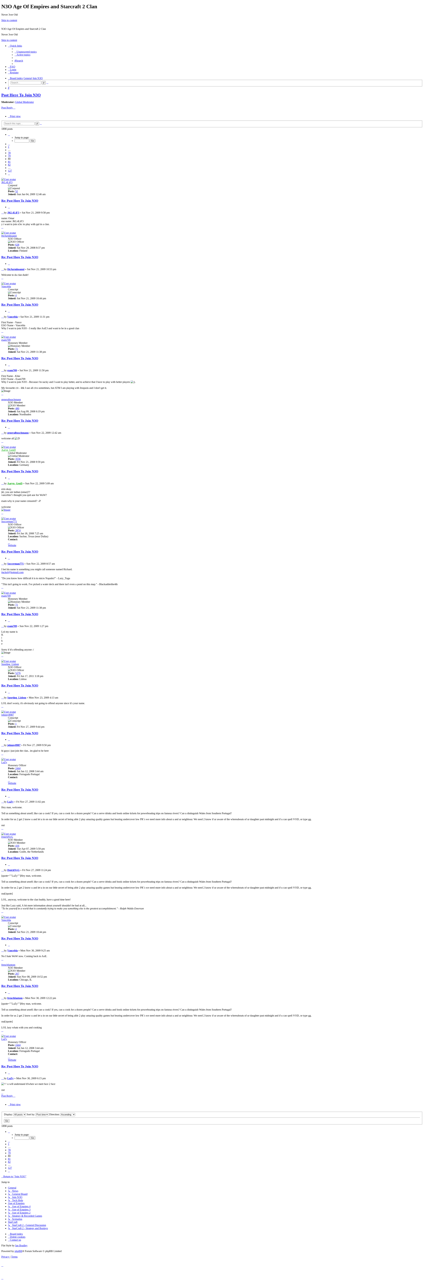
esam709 (6, 339)
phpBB (18, 1251)
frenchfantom (8, 964)
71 (16, 348)
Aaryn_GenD (8, 450)
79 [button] (9, 155)
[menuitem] (26, 51)
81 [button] (9, 161)
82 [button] (9, 164)
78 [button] (9, 152)
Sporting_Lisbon (10, 664)
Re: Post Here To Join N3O (19, 200)
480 (17, 408)
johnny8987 (7, 714)
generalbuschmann (11, 399)
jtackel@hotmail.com (12, 572)
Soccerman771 (9, 521)
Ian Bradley (21, 1245)
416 (17, 845)
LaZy (4, 762)
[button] (9, 134)
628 (17, 244)
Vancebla (6, 286)
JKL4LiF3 (6, 182)
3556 (18, 459)
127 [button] (10, 170)
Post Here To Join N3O (21, 95)
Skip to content (9, 20)
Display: (8, 1114)
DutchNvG (7, 836)
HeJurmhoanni (9, 235)
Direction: (54, 1114)
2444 (18, 768)
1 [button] (8, 146)
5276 (18, 673)
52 (16, 191)
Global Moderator (24, 102)
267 (17, 973)
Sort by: (31, 1114)
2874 (18, 530)
